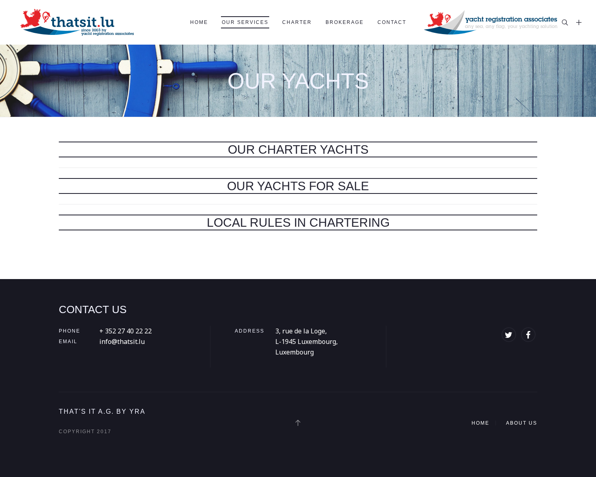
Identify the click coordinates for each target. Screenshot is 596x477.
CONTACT (391, 22)
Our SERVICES (245, 22)
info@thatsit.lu (122, 341)
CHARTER (297, 22)
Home (199, 22)
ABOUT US (521, 423)
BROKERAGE (345, 22)
